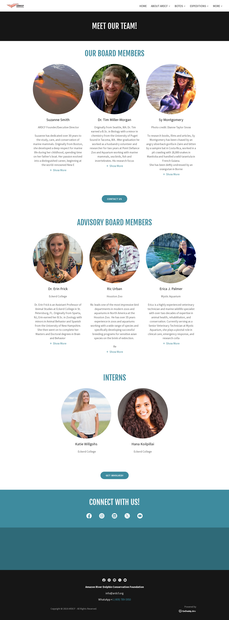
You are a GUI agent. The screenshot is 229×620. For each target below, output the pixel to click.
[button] (160, 6)
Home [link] (143, 6)
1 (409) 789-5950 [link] (121, 599)
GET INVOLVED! (114, 475)
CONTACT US (114, 198)
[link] (15, 5)
